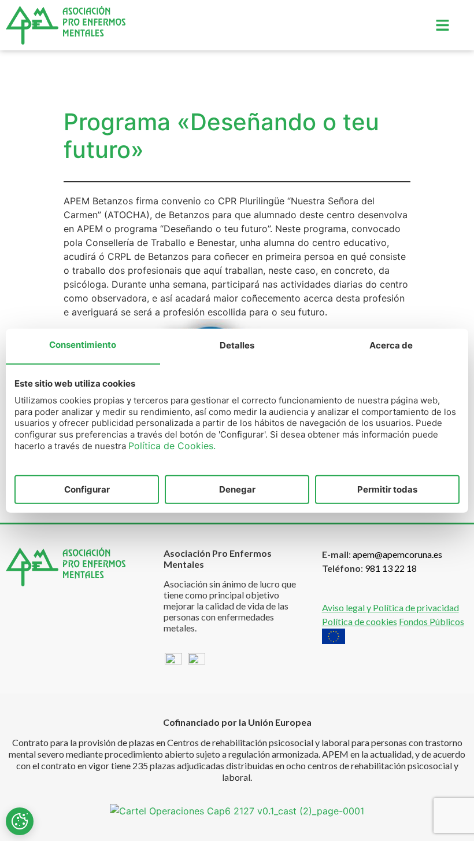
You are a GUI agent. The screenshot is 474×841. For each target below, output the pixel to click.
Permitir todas (387, 488)
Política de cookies (359, 621)
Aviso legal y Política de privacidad (390, 607)
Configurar (87, 488)
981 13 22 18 (391, 568)
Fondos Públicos (431, 621)
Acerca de (391, 345)
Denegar (237, 488)
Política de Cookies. (172, 445)
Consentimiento (82, 344)
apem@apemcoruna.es (397, 554)
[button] (442, 25)
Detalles (237, 345)
